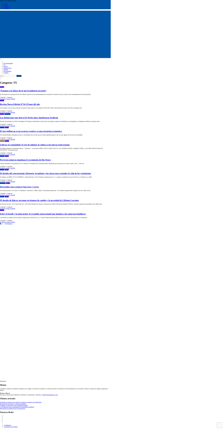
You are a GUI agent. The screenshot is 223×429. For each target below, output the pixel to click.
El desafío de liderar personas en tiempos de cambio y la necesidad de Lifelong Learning (39, 200)
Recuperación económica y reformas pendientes (13, 404)
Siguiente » (10, 223)
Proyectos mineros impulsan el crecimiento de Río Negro (25, 160)
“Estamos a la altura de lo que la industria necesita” (23, 91)
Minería (2, 156)
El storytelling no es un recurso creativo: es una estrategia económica (31, 131)
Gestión (2, 127)
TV (4, 65)
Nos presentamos (8, 63)
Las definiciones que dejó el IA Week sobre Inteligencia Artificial (29, 118)
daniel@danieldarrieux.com (50, 395)
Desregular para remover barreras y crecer (19, 187)
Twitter (5, 3)
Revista (5, 66)
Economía (3, 183)
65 (5, 223)
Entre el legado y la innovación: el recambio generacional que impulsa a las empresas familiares (43, 214)
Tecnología (7, 114)
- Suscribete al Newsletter (10, 427)
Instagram (6, 8)
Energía (2, 169)
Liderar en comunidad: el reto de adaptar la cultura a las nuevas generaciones (35, 145)
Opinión (5, 69)
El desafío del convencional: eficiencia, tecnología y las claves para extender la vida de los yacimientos (45, 173)
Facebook (6, 7)
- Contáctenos (7, 425)
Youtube (5, 5)
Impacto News (7, 68)
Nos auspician (7, 71)
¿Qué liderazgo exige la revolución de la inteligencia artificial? (17, 407)
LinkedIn (12, 99)
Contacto (5, 72)
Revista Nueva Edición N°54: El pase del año (20, 104)
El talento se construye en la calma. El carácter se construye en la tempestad (20, 402)
